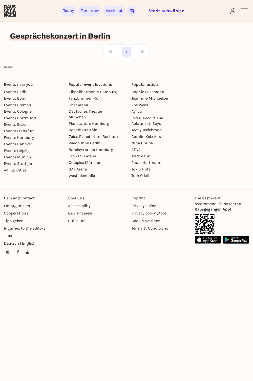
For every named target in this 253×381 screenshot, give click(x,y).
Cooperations (16, 213)
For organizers (17, 205)
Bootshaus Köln (83, 129)
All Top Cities (15, 170)
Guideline (76, 220)
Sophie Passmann (147, 91)
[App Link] (204, 224)
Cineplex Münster (84, 162)
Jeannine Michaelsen (150, 98)
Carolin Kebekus (146, 136)
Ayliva (136, 111)
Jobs (8, 235)
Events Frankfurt (19, 130)
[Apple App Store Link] (208, 240)
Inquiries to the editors (24, 228)
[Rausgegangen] (10, 11)
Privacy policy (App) (148, 213)
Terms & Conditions (149, 228)
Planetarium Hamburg (89, 123)
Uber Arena (78, 105)
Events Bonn (15, 98)
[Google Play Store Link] (236, 240)
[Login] (232, 11)
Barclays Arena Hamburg (91, 149)
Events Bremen (17, 105)
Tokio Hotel (141, 169)
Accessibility (79, 205)
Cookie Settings (145, 220)
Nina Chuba (142, 143)
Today (68, 10)
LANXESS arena (82, 156)
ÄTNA (136, 149)
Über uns (76, 198)
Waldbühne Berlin (85, 143)
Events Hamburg (19, 137)
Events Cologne (18, 111)
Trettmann (140, 156)
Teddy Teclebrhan (146, 129)
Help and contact (19, 198)
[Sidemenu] (244, 11)
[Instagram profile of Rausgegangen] (8, 252)
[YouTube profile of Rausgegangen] (28, 252)
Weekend (114, 10)
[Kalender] (132, 11)
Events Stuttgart (19, 163)
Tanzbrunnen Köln (85, 98)
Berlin (8, 67)
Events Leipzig (17, 150)
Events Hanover (18, 144)
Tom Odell (140, 175)
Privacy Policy (143, 205)
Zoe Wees (139, 105)
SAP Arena (78, 169)
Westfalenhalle (82, 175)
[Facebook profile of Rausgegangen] (18, 252)
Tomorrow (90, 10)
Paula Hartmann (146, 162)
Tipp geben (13, 220)
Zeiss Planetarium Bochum (93, 136)
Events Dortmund (20, 118)
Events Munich (17, 157)
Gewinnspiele (80, 213)
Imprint (138, 198)
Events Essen (16, 124)
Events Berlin (16, 91)
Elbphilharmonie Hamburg (93, 91)
